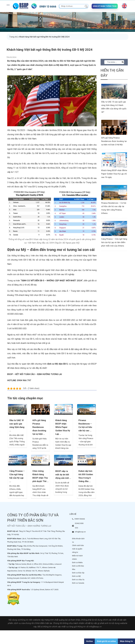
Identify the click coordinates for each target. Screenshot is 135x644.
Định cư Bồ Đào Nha (78, 567)
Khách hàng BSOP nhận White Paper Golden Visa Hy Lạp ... (62, 427)
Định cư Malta (77, 562)
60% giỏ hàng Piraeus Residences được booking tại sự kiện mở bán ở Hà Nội (114, 141)
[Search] (86, 6)
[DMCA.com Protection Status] (13, 599)
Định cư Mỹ (76, 576)
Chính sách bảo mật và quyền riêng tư (78, 548)
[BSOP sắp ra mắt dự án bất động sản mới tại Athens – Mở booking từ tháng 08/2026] (63, 460)
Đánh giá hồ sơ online (106, 641)
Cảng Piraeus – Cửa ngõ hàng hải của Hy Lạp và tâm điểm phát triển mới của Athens (114, 242)
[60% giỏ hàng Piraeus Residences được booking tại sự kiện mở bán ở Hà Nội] (40, 409)
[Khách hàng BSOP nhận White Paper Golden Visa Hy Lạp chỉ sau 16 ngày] (63, 409)
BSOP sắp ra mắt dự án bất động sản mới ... (63, 474)
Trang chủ (13, 37)
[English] (123, 5)
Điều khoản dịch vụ (78, 540)
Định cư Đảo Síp (78, 573)
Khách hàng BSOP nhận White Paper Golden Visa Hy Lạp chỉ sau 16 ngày (114, 173)
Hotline (89, 641)
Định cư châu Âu (78, 580)
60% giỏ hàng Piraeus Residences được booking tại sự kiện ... (39, 427)
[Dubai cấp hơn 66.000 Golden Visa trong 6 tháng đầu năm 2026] (86, 460)
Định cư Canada (78, 583)
